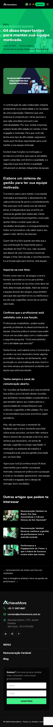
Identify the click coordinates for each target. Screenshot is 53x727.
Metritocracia (30, 49)
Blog (6, 24)
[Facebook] (18, 633)
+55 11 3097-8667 (14, 608)
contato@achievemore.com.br (21, 614)
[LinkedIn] (5, 633)
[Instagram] (12, 633)
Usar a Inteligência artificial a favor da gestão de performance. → (25, 580)
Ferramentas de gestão (13, 49)
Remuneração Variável (17, 652)
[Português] (26, 4)
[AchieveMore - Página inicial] (10, 4)
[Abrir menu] (47, 4)
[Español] (33, 4)
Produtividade (43, 49)
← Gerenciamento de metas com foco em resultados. (22, 572)
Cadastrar (26, 701)
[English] (30, 4)
